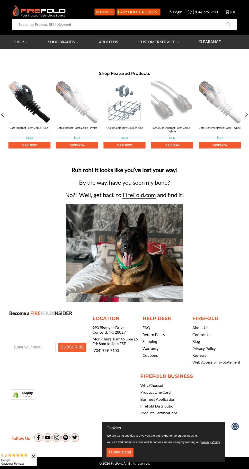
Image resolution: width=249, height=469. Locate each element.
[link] (29, 114)
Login (177, 11)
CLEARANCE (209, 41)
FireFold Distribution (158, 406)
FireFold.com (139, 194)
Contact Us (201, 334)
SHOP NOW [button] (29, 145)
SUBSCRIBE (72, 347)
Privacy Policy (204, 348)
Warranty (150, 348)
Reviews (199, 355)
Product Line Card (155, 392)
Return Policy (153, 334)
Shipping (149, 341)
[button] (3, 114)
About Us (108, 41)
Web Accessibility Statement (216, 362)
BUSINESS (104, 11)
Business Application (157, 399)
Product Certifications (159, 413)
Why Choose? (151, 385)
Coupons (150, 355)
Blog (196, 341)
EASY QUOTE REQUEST (138, 11)
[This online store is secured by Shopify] (23, 394)
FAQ (146, 327)
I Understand (120, 452)
